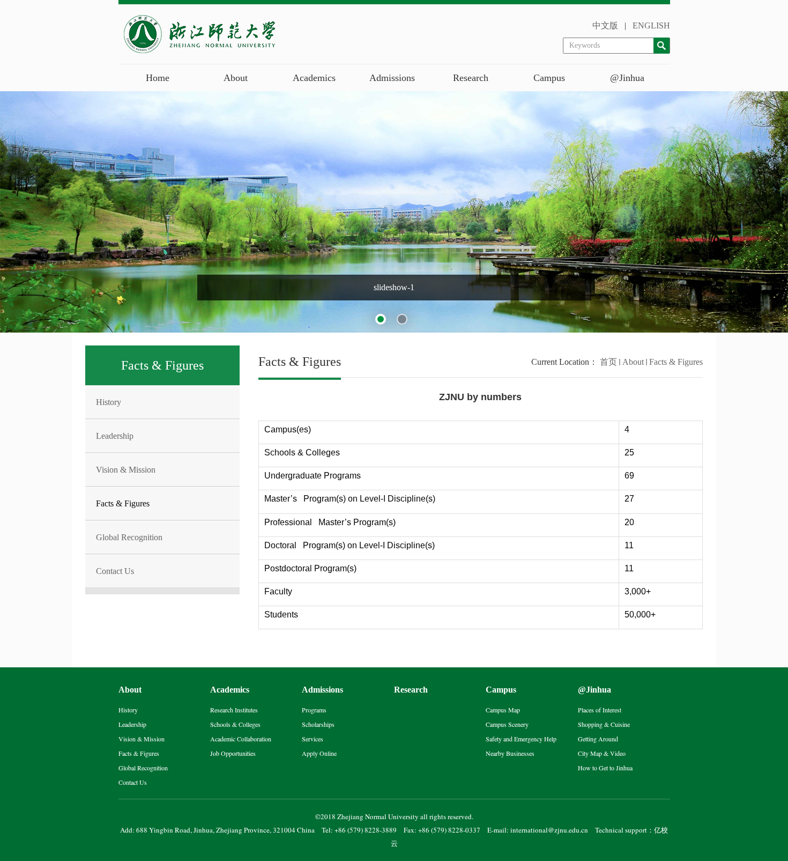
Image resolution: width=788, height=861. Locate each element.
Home (157, 77)
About (633, 361)
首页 (608, 361)
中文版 (605, 25)
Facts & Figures (676, 361)
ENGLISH (651, 25)
